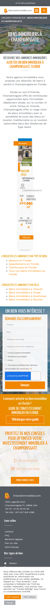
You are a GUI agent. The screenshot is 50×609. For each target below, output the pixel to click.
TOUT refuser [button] (29, 597)
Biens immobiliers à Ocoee (25, 292)
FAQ (7, 535)
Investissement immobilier (19, 353)
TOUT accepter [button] (12, 597)
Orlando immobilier (13, 17)
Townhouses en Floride (23, 267)
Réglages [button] (10, 603)
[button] (36, 10)
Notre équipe (12, 547)
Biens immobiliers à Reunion (26, 299)
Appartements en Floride (24, 263)
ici (30, 368)
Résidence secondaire (17, 356)
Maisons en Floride (20, 260)
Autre (10, 360)
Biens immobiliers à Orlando (26, 289)
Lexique (9, 531)
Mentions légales (14, 539)
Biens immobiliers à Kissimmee (27, 296)
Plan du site (11, 543)
